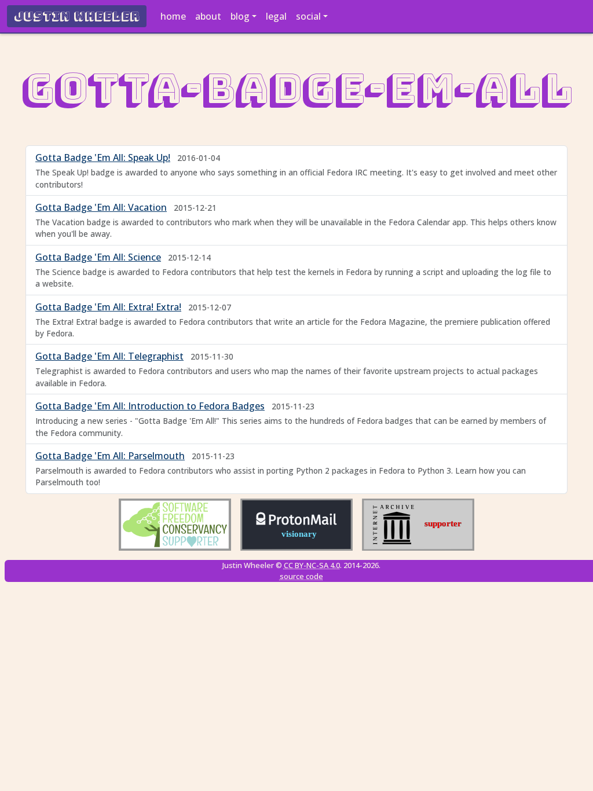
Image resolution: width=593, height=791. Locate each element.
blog (240, 16)
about (208, 16)
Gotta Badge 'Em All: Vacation (101, 207)
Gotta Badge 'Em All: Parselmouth (110, 455)
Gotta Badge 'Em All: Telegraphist (109, 356)
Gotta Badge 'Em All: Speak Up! (102, 157)
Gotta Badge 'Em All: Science (98, 257)
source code (301, 576)
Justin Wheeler (77, 16)
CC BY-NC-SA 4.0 (312, 565)
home (173, 16)
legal (276, 16)
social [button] (308, 16)
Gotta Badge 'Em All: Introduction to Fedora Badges (150, 406)
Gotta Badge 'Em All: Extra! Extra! (108, 307)
